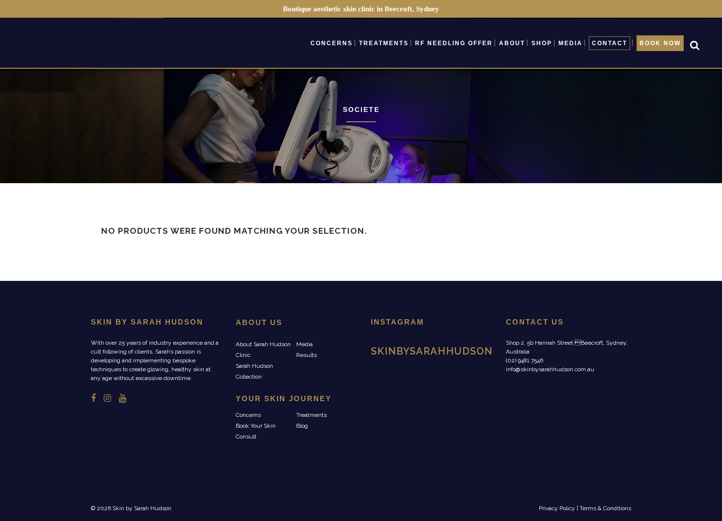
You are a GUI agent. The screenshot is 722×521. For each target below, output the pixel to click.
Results (306, 355)
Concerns (248, 414)
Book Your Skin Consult (256, 431)
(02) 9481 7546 (524, 360)
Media (304, 344)
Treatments (311, 414)
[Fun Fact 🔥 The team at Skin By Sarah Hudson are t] (475, 400)
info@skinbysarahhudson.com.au (550, 369)
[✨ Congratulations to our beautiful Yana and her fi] (432, 374)
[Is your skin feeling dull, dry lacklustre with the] (390, 374)
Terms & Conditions (605, 508)
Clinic (243, 355)
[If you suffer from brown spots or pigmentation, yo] (390, 400)
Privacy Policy (557, 508)
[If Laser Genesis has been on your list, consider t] (475, 374)
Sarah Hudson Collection (254, 371)
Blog (302, 425)
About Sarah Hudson (263, 344)
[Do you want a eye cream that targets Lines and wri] (432, 400)
